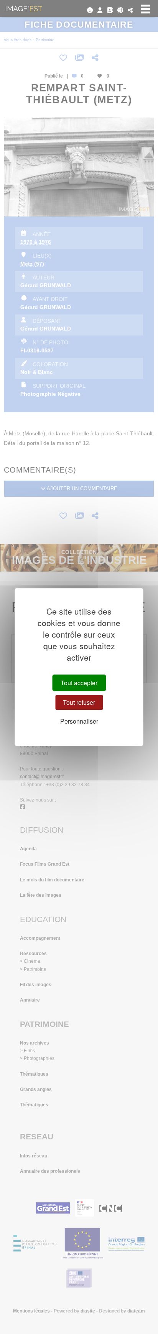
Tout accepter (79, 682)
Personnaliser (79, 721)
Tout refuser (79, 702)
